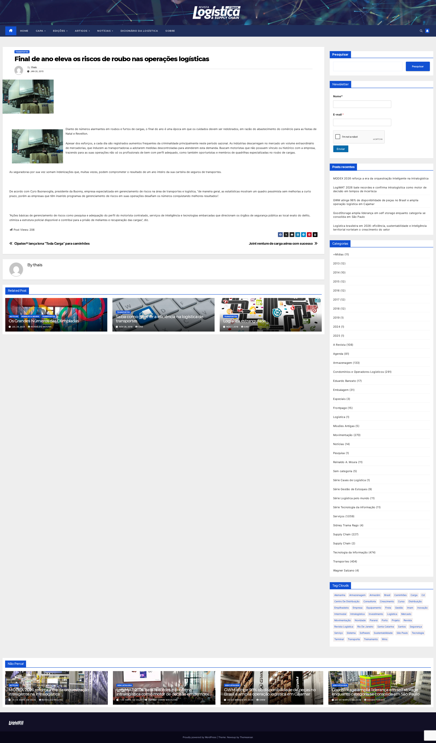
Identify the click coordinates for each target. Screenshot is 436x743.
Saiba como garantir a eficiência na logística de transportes (159, 318)
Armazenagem (342, 362)
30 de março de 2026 (240, 700)
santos (402, 626)
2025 (336, 335)
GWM (262, 700)
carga (414, 595)
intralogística (357, 613)
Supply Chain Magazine (163, 700)
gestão (399, 607)
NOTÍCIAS (104, 30)
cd (423, 595)
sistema (351, 632)
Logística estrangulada (244, 320)
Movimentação (343, 435)
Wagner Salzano (343, 570)
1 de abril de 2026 (131, 700)
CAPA (40, 30)
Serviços (339, 516)
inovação (422, 607)
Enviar (341, 149)
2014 (336, 272)
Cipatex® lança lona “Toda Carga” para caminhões (52, 244)
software (365, 632)
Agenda (338, 353)
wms (384, 639)
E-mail (338, 114)
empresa (357, 607)
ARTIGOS (81, 30)
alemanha (339, 595)
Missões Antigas (344, 426)
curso (401, 601)
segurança (416, 626)
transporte (354, 639)
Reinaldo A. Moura (30, 316)
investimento (376, 613)
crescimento (387, 601)
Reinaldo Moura (41, 326)
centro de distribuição (346, 601)
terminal (339, 639)
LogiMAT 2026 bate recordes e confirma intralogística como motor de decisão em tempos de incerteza (162, 694)
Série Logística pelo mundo (351, 498)
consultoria (369, 601)
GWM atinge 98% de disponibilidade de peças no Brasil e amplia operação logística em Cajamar (270, 691)
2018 (336, 308)
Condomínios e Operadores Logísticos (358, 371)
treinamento (371, 639)
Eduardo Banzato (344, 380)
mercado (406, 613)
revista (408, 620)
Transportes (21, 52)
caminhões (400, 595)
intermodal (340, 613)
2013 (336, 263)
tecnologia (418, 632)
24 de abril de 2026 (24, 700)
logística (392, 613)
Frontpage (340, 408)
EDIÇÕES (59, 30)
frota (388, 607)
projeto (396, 620)
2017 (336, 299)
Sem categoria (342, 471)
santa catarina (385, 626)
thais (34, 67)
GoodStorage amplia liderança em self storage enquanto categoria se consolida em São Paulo (375, 691)
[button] (421, 31)
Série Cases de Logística (349, 480)
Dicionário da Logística (139, 30)
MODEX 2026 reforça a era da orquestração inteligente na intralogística (381, 178)
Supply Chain (342, 534)
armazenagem (357, 595)
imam (410, 607)
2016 (336, 290)
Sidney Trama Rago (346, 525)
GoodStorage (376, 700)
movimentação (342, 620)
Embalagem (341, 390)
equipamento (374, 607)
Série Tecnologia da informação (354, 507)
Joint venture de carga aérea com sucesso (281, 244)
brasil (387, 595)
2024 (336, 326)
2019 (336, 317)
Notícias (14, 316)
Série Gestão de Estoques (350, 489)
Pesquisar (340, 54)
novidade (360, 620)
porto (385, 620)
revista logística (343, 626)
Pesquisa (339, 453)
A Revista (339, 344)
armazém (375, 595)
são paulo (402, 632)
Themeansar (246, 737)
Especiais (339, 399)
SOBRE (170, 30)
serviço (338, 632)
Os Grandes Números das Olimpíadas (44, 320)
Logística (339, 417)
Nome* (338, 96)
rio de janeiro (365, 626)
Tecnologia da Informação (350, 552)
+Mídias (338, 254)
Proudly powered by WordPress (200, 737)
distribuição (415, 601)
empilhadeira (341, 607)
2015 (336, 281)
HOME (24, 30)
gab (140, 326)
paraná (374, 620)
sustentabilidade (383, 632)
